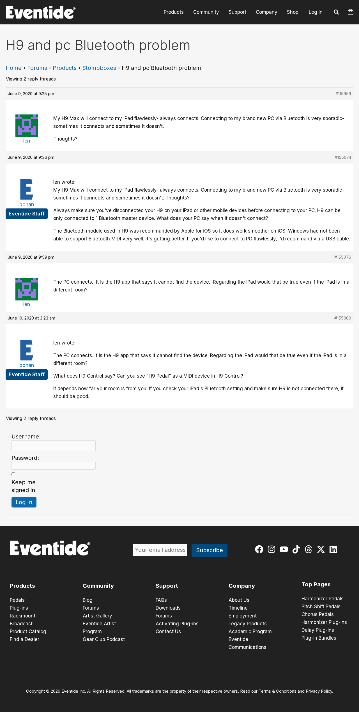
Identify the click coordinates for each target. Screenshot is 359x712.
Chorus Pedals (318, 614)
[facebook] (260, 549)
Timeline (238, 608)
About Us (239, 600)
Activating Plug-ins (177, 623)
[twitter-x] (322, 549)
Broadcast (21, 623)
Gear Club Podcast (104, 639)
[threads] (309, 549)
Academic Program (250, 631)
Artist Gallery (97, 616)
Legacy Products (248, 623)
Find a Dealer (24, 639)
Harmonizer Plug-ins (324, 622)
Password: (25, 457)
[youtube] (285, 549)
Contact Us (168, 631)
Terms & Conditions (277, 691)
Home (14, 68)
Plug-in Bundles (319, 638)
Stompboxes (99, 68)
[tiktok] (297, 549)
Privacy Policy (319, 691)
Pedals (17, 600)
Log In (316, 12)
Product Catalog (28, 631)
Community (206, 12)
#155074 (343, 157)
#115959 (343, 93)
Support (237, 12)
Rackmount (22, 616)
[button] (336, 13)
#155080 (342, 318)
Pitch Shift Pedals (321, 606)
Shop (292, 12)
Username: (26, 436)
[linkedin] (334, 549)
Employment (243, 616)
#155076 (342, 257)
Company (266, 12)
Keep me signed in (23, 486)
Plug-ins (19, 608)
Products (174, 12)
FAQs (161, 600)
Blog (88, 600)
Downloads (168, 608)
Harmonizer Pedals (323, 598)
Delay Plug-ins (318, 630)
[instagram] (272, 549)
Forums (37, 68)
